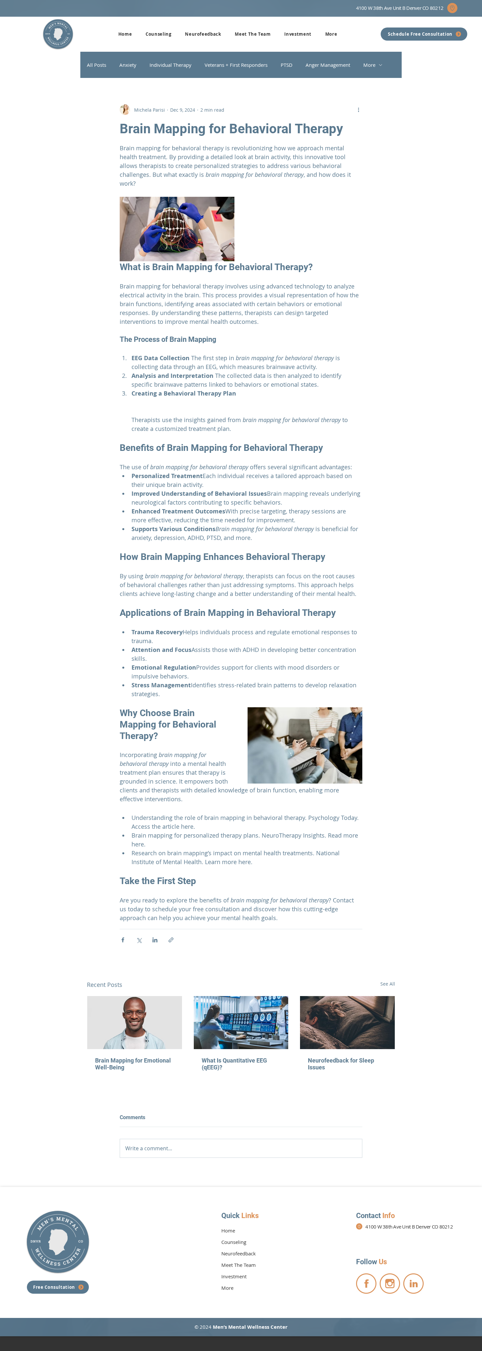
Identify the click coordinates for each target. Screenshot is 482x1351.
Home (228, 1230)
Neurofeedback (238, 1253)
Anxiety (127, 65)
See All (387, 984)
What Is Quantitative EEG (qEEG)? (234, 1064)
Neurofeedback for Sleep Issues (341, 1064)
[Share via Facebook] (123, 940)
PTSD (286, 65)
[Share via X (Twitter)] (139, 940)
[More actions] (358, 110)
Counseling (233, 1242)
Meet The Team (238, 1265)
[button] (158, 34)
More (369, 65)
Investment (234, 1276)
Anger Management (328, 65)
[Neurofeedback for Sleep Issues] (347, 1022)
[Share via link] (171, 940)
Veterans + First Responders (236, 65)
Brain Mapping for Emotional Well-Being (133, 1064)
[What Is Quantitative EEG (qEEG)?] (241, 1022)
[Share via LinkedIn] (155, 940)
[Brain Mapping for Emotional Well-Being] (134, 1022)
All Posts (96, 65)
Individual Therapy (170, 65)
